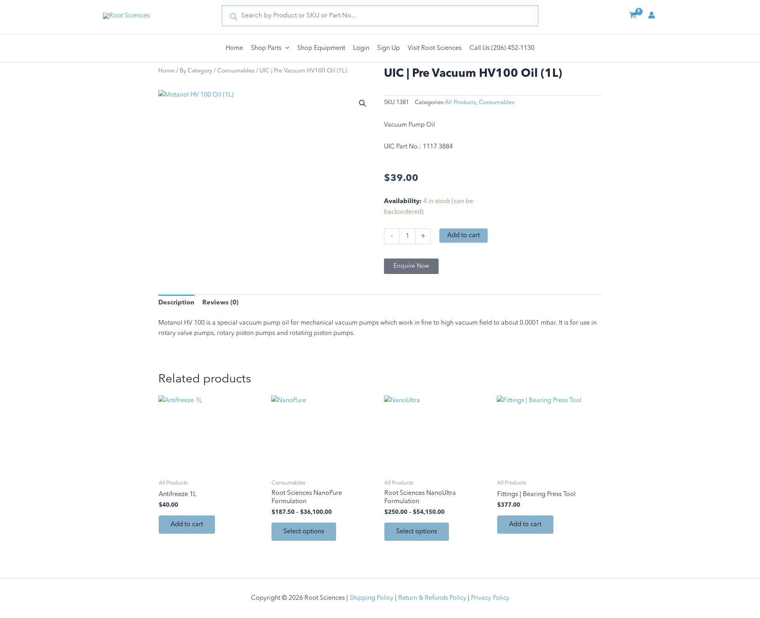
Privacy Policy (490, 598)
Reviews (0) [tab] (220, 303)
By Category (196, 71)
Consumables (236, 71)
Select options (303, 532)
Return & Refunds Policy (432, 598)
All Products (460, 103)
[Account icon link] (651, 15)
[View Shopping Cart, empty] (632, 15)
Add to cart (463, 235)
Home (166, 71)
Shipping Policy (371, 598)
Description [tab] (176, 303)
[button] (285, 48)
